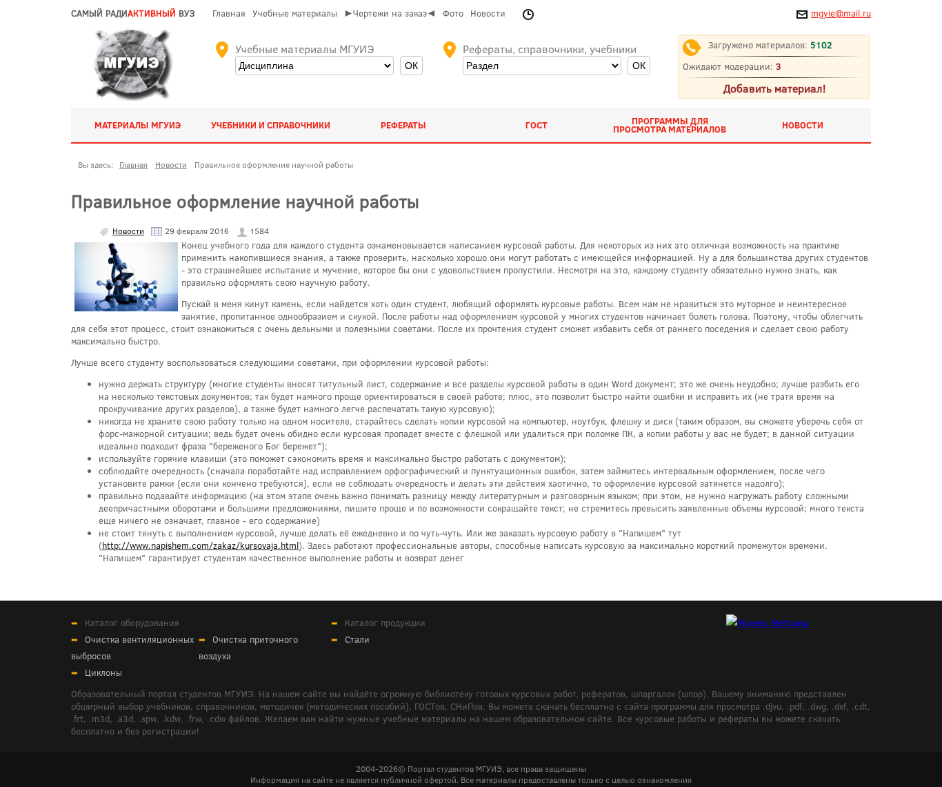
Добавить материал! (774, 88)
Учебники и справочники (270, 125)
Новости (487, 13)
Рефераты (403, 125)
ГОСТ (536, 125)
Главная (228, 13)
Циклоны (103, 672)
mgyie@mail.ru (841, 13)
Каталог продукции (385, 622)
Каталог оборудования (132, 622)
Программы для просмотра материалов (669, 125)
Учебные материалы (294, 13)
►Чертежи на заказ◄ (390, 13)
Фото (453, 13)
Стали (357, 639)
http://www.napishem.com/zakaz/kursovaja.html (200, 545)
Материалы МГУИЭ (137, 125)
